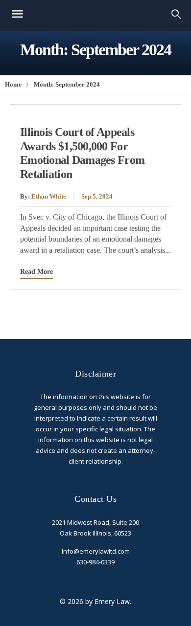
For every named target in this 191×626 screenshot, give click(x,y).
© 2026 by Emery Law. (95, 601)
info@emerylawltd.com (96, 551)
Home (13, 84)
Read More (36, 271)
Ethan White (48, 196)
